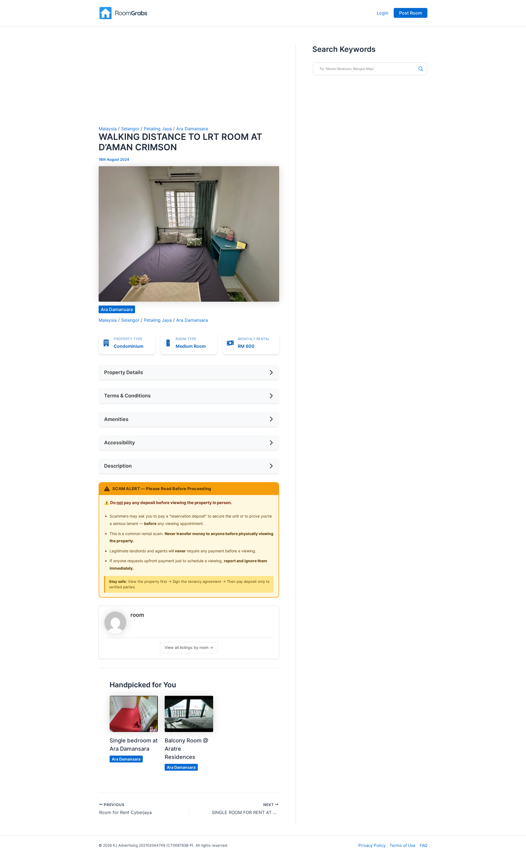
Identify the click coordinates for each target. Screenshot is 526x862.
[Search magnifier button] (421, 69)
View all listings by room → (189, 647)
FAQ (423, 845)
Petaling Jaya (158, 128)
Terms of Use (403, 845)
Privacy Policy (371, 845)
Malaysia (108, 128)
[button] (410, 13)
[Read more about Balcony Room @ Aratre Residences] (189, 713)
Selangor (130, 128)
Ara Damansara (192, 128)
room (137, 615)
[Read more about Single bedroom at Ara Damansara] (134, 713)
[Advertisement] (189, 85)
